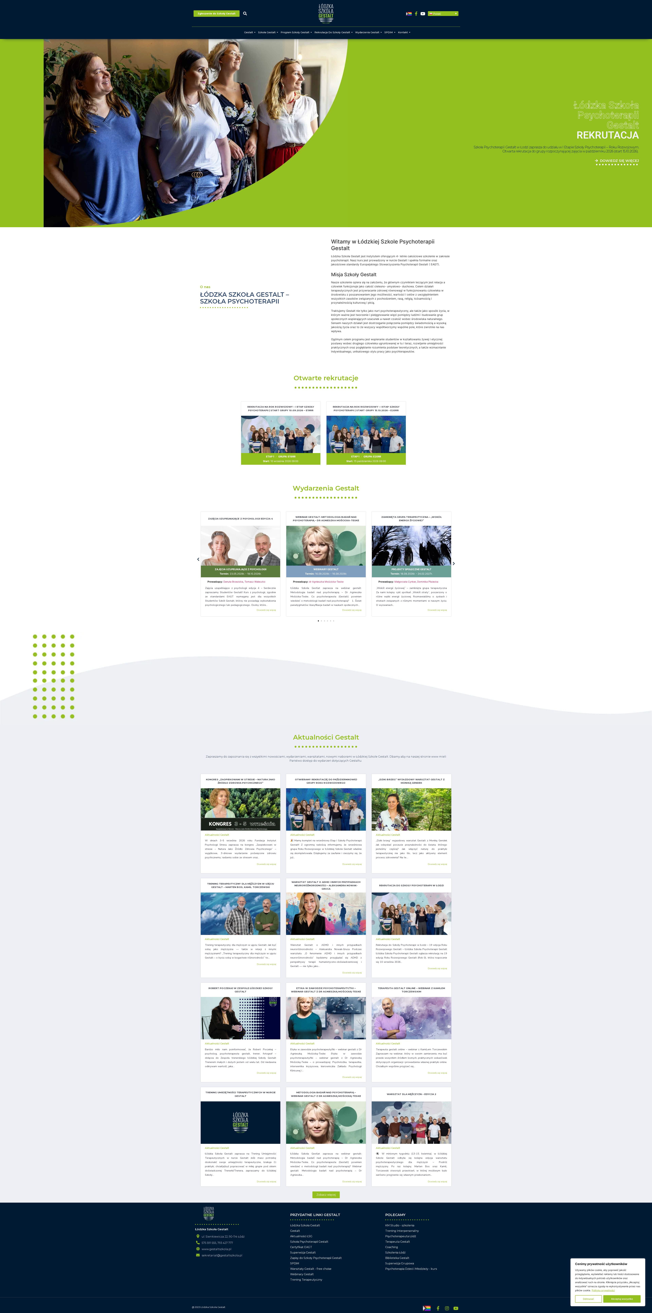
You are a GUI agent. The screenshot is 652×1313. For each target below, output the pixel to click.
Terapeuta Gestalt (397, 1241)
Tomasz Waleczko (254, 581)
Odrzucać (588, 1298)
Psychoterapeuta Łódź (400, 1236)
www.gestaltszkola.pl (216, 1249)
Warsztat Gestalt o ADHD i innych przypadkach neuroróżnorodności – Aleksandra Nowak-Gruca (326, 885)
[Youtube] (423, 13)
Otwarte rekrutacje (326, 378)
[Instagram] (446, 1308)
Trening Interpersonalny (402, 1230)
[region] (607, 1282)
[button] (443, 13)
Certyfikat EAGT (301, 1247)
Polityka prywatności (603, 1290)
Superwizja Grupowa (399, 1263)
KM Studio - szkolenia (399, 1225)
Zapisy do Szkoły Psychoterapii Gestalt (316, 1258)
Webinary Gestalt (326, 569)
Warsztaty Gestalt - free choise (310, 1268)
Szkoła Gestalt (267, 32)
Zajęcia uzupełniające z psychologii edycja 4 (240, 518)
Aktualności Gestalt (326, 737)
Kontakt (403, 32)
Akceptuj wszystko (622, 1298)
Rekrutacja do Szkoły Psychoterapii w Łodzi (411, 885)
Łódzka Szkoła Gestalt (305, 1225)
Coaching (391, 1247)
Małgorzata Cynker (405, 581)
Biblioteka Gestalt (397, 1258)
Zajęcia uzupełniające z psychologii (240, 569)
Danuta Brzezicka (233, 581)
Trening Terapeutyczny (306, 1279)
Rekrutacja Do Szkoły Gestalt (332, 32)
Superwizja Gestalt (303, 1252)
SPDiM (388, 32)
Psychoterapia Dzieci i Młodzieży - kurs (411, 1268)
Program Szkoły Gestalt (295, 32)
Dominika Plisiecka (427, 581)
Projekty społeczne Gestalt (411, 569)
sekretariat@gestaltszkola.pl (222, 1255)
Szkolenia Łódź (395, 1252)
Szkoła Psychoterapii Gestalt (309, 1241)
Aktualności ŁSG (301, 1236)
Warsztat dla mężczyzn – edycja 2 (411, 1094)
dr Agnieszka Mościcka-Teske (326, 581)
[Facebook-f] (416, 13)
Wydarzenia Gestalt (367, 32)
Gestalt (248, 32)
